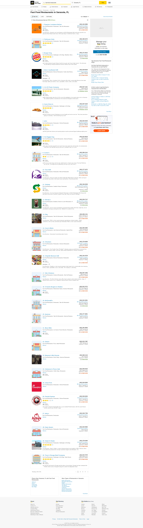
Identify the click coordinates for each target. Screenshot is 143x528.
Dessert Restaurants (64, 429)
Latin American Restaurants (59, 230)
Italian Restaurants (61, 343)
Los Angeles (94, 511)
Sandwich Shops (57, 186)
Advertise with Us (34, 507)
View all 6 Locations (83, 40)
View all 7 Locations (83, 243)
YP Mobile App (59, 507)
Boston (82, 508)
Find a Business (59, 505)
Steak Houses (68, 457)
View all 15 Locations (83, 315)
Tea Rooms (64, 485)
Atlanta (82, 504)
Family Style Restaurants (69, 71)
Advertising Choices (35, 510)
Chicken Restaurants (64, 123)
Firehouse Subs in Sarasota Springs (99, 77)
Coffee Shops (56, 371)
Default (85, 16)
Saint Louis (104, 514)
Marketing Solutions (35, 513)
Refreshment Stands (58, 288)
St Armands (34, 485)
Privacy (54, 519)
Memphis (94, 514)
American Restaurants (69, 138)
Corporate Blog (34, 508)
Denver (82, 514)
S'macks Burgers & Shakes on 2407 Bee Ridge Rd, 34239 (100, 97)
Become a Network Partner (37, 511)
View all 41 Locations (83, 185)
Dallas (82, 513)
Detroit (93, 504)
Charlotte (83, 510)
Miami (103, 504)
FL (35, 10)
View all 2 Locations (83, 71)
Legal (88, 519)
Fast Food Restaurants (48, 26)
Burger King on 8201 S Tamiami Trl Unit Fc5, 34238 (100, 75)
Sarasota (40, 10)
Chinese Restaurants (64, 398)
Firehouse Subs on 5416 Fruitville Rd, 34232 (100, 80)
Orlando (103, 510)
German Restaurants (66, 484)
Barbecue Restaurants (67, 490)
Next (87, 472)
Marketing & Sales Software (37, 514)
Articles (57, 504)
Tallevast (34, 482)
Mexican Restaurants (58, 71)
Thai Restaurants (66, 486)
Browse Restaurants (60, 511)
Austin (82, 505)
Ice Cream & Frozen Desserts (60, 329)
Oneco (33, 483)
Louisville (94, 513)
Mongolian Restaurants (67, 481)
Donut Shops (56, 357)
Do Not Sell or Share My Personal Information (67, 519)
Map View (36, 16)
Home (32, 10)
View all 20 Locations (83, 201)
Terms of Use (82, 519)
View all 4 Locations (83, 25)
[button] (109, 2)
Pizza (54, 343)
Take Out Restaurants (64, 26)
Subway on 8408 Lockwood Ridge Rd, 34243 (100, 102)
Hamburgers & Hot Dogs (58, 54)
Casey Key (34, 484)
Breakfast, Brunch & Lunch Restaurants (74, 54)
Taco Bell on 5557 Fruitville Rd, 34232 (100, 105)
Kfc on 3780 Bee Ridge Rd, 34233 (99, 99)
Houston (93, 505)
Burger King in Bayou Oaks (97, 82)
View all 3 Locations (83, 442)
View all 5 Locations (83, 105)
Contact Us (33, 505)
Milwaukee (104, 505)
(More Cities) (91, 501)
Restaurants (46, 10)
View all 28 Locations (83, 301)
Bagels (63, 482)
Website (44, 28)
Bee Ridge (34, 486)
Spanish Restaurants (71, 230)
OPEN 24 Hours (51, 20)
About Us (33, 504)
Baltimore (83, 507)
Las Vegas (94, 510)
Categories (58, 510)
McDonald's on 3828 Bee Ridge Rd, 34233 (101, 104)
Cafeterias (64, 487)
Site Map (58, 508)
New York (104, 507)
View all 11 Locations (83, 122)
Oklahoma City (105, 508)
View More (108, 111)
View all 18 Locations (83, 54)
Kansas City (94, 508)
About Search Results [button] (107, 16)
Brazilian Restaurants (67, 491)
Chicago (83, 511)
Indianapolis (94, 507)
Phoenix (103, 513)
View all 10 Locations (83, 154)
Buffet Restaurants (66, 480)
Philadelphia (104, 511)
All (42, 16)
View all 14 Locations (83, 171)
